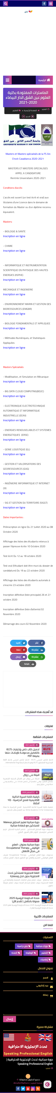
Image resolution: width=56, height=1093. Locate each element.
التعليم (15, 110)
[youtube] (28, 1088)
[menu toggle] (50, 3)
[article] (28, 681)
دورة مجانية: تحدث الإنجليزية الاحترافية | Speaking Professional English (30, 1061)
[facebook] (44, 3)
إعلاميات (44, 959)
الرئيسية (42, 80)
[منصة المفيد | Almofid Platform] (28, 11)
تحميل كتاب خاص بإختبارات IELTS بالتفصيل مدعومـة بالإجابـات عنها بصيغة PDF (22, 752)
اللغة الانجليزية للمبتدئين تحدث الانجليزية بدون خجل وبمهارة (23, 874)
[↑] (28, 1076)
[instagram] (33, 1088)
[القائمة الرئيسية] (7, 80)
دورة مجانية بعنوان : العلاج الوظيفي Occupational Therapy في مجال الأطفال (22, 847)
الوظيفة (29, 953)
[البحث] (5, 3)
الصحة (14, 953)
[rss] (38, 1088)
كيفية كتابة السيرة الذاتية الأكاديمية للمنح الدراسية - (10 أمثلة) (23, 800)
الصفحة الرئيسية (30, 110)
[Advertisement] (28, 44)
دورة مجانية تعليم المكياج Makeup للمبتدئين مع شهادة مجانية (21, 824)
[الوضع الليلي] (47, 1084)
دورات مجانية (42, 946)
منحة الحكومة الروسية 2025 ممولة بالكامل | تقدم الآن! (24, 900)
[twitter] (23, 1088)
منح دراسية (22, 946)
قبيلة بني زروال (31, 774)
